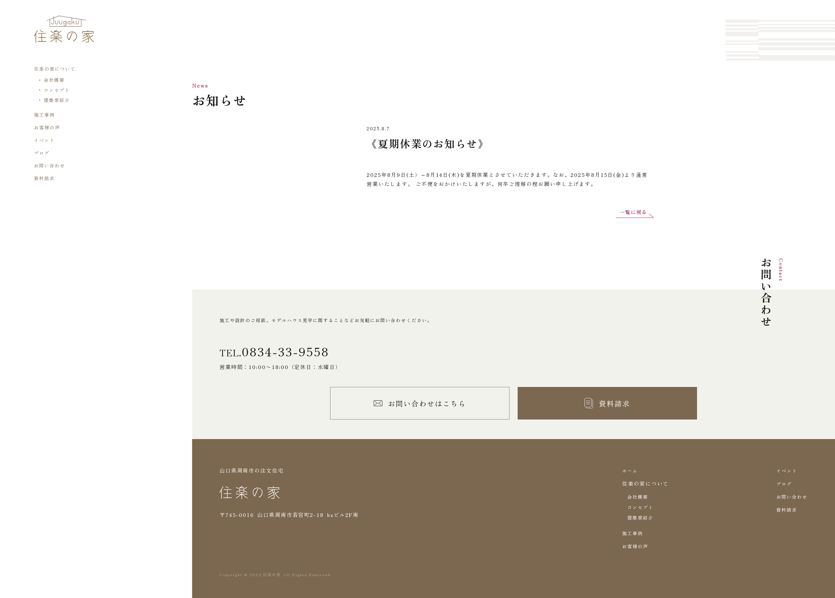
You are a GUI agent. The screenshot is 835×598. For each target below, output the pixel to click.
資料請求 (44, 178)
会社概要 (54, 80)
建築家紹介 (57, 100)
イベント (44, 140)
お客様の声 (47, 127)
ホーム (630, 470)
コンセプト (57, 90)
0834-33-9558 (285, 351)
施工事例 (44, 114)
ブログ (42, 153)
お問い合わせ (49, 165)
